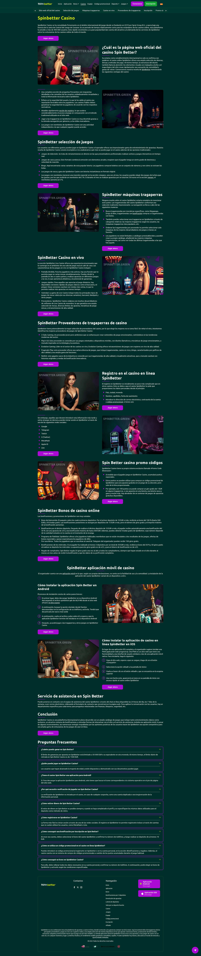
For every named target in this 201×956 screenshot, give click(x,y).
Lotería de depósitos (112, 902)
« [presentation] (35, 10)
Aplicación (68, 4)
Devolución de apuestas (113, 898)
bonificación (137, 213)
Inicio (60, 4)
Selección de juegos (71, 10)
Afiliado (108, 925)
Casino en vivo (109, 10)
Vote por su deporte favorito (115, 905)
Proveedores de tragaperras (129, 10)
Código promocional (102, 4)
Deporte (115, 4)
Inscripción (150, 4)
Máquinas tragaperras (91, 10)
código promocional (115, 402)
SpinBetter (146, 69)
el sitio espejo (54, 603)
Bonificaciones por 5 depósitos (116, 895)
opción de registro (66, 111)
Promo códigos (162, 10)
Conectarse (137, 4)
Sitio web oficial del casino (49, 10)
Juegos (123, 4)
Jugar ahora (48, 38)
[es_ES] (161, 4)
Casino (83, 4)
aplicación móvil (68, 573)
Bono (75, 4)
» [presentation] (166, 10)
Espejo (90, 4)
